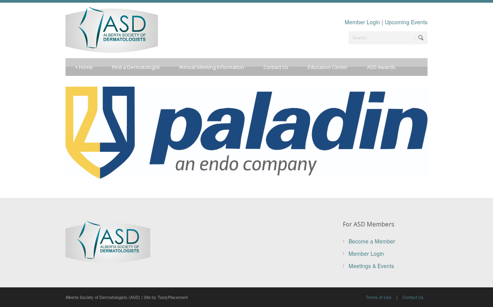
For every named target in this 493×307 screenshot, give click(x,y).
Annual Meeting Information (211, 67)
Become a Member (372, 241)
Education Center (328, 67)
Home (84, 67)
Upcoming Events (406, 22)
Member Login (362, 22)
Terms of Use (378, 297)
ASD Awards (381, 67)
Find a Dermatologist (136, 67)
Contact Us (275, 67)
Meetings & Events (371, 266)
